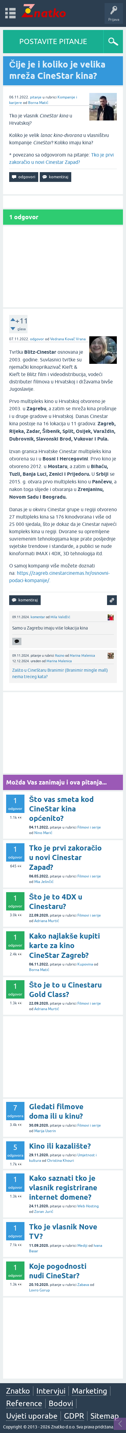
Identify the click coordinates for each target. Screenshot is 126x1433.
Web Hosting (88, 1206)
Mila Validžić (60, 617)
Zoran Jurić (43, 1212)
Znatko (18, 1391)
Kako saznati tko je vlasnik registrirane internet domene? (63, 1188)
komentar (38, 617)
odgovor (37, 339)
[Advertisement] (63, 266)
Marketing (89, 1391)
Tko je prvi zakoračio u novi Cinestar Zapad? (65, 857)
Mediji (82, 1245)
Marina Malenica (82, 655)
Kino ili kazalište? (60, 1146)
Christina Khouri (60, 1160)
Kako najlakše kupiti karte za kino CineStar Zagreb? (64, 945)
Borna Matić (38, 103)
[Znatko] (43, 10)
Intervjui (50, 1391)
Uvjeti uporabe (31, 1416)
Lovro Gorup (39, 1290)
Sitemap (105, 1416)
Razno (59, 655)
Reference (24, 1403)
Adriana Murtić (46, 921)
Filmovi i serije (89, 827)
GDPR (74, 1416)
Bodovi (61, 1403)
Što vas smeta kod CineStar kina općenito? (61, 809)
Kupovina (85, 964)
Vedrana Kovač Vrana (68, 339)
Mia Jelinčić (44, 882)
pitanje (36, 97)
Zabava (83, 1285)
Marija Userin (45, 1131)
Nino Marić (43, 833)
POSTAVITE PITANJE (53, 41)
